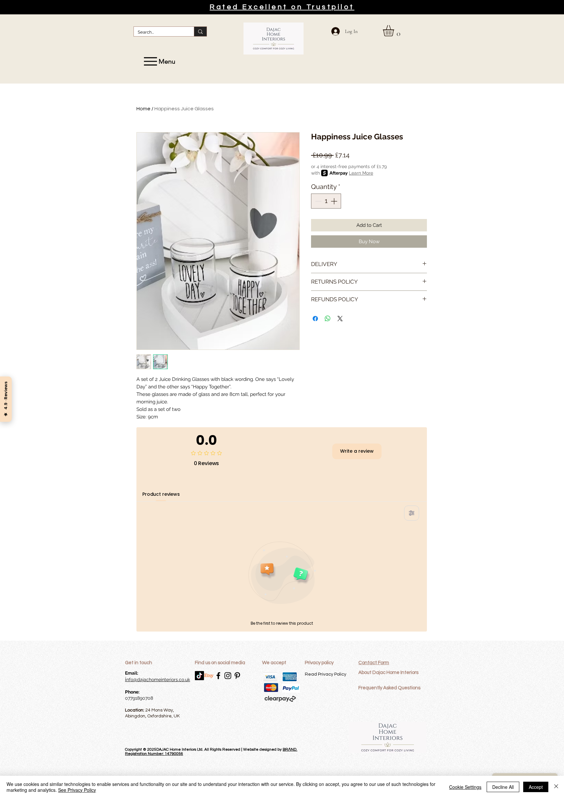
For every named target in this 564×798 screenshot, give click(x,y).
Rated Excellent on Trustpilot (282, 7)
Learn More (361, 173)
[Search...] (200, 31)
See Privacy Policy (77, 790)
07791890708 (139, 698)
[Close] (556, 787)
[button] (395, 30)
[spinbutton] (326, 201)
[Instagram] (227, 675)
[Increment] (334, 201)
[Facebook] (218, 675)
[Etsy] (208, 675)
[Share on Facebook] (315, 318)
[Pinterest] (237, 675)
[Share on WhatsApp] (328, 318)
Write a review (357, 451)
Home (143, 108)
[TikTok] (199, 675)
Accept (536, 787)
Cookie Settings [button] (465, 787)
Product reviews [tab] (161, 494)
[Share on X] (340, 318)
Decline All (503, 787)
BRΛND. (290, 749)
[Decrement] (317, 201)
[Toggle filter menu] (411, 513)
